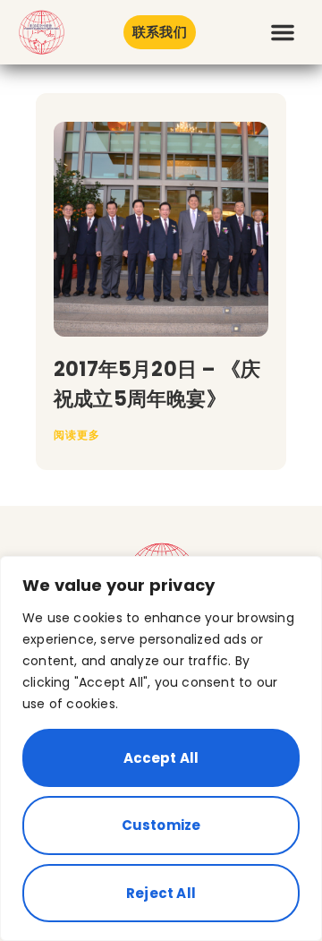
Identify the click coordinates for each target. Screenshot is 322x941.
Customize (161, 825)
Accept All (161, 758)
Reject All (161, 893)
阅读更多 (77, 434)
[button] (282, 32)
